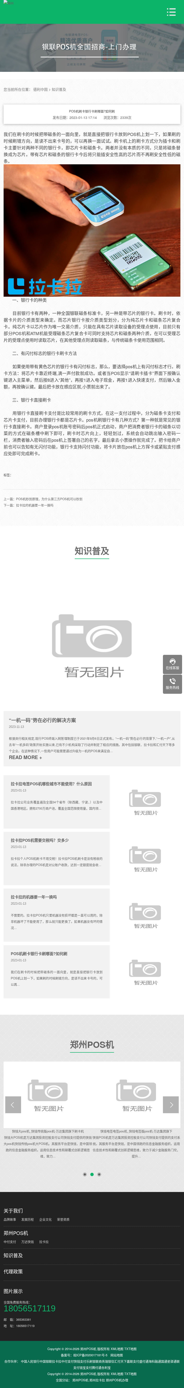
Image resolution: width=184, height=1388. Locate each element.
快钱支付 (80, 1361)
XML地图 (117, 1348)
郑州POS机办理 (117, 1380)
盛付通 (144, 1361)
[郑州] (9, 3)
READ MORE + (25, 757)
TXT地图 (130, 1348)
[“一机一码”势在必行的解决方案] (92, 644)
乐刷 (89, 1361)
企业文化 (45, 1219)
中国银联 (46, 1361)
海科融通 (155, 1361)
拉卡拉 (44, 1241)
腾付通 (96, 1367)
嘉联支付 (133, 1361)
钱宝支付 (86, 1367)
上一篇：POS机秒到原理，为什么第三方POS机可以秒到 (43, 499)
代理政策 (13, 1271)
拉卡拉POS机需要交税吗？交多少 (40, 840)
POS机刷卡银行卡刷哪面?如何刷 (39, 953)
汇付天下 (120, 1361)
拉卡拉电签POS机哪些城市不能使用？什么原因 (51, 783)
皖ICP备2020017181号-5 (90, 1355)
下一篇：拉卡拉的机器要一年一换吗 (28, 505)
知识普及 (59, 89)
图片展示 (13, 1291)
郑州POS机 (92, 1045)
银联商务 (98, 1361)
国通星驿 (167, 1361)
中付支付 (10, 1241)
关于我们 (13, 1211)
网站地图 (116, 1355)
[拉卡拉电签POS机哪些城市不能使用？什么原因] (145, 801)
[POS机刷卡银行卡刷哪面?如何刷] (145, 971)
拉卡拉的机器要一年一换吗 (34, 897)
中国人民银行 (30, 1361)
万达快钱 (27, 1241)
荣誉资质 (63, 1219)
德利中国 (40, 89)
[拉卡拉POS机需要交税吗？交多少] (145, 858)
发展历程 (27, 1219)
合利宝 (106, 1367)
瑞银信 (109, 1361)
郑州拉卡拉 (97, 1380)
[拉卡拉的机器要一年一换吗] (145, 915)
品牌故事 (10, 1219)
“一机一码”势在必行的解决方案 (42, 720)
